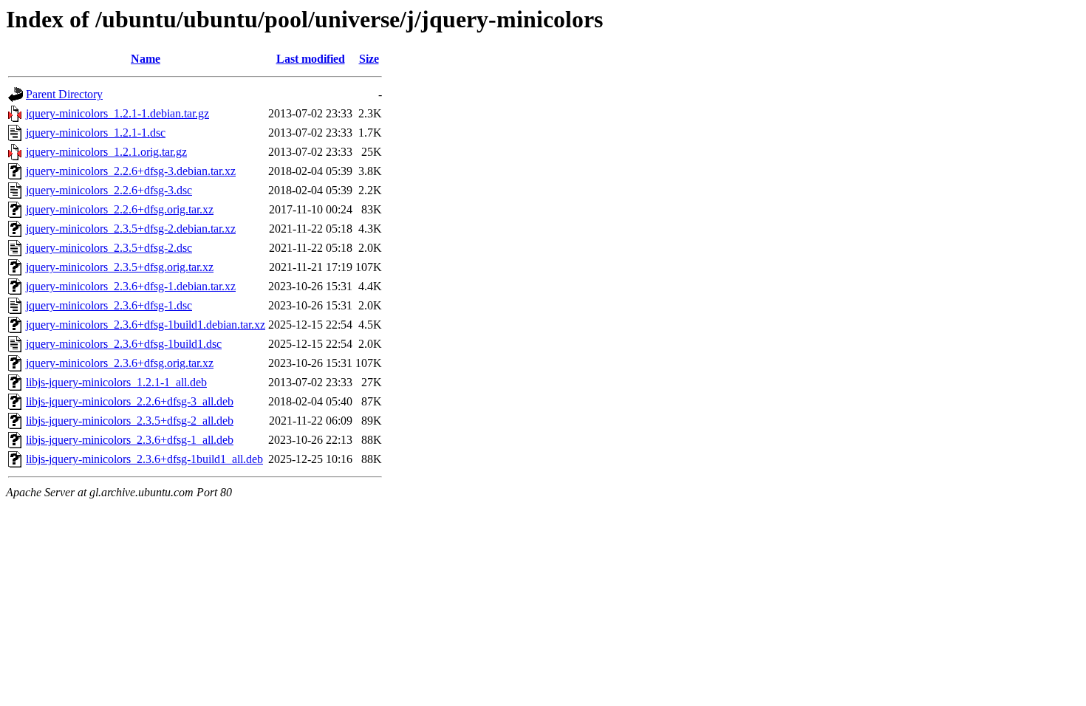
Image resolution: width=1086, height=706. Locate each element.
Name (145, 58)
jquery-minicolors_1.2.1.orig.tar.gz (106, 151)
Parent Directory (64, 94)
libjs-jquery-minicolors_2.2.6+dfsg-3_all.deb (129, 401)
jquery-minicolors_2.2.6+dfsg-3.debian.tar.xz (131, 171)
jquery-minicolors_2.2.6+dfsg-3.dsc (109, 190)
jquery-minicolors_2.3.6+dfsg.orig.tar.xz (120, 363)
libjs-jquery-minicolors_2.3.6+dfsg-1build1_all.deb (144, 459)
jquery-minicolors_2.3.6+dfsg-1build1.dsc (124, 343)
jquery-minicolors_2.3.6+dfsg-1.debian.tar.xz (131, 286)
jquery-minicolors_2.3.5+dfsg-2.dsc (109, 247)
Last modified (310, 58)
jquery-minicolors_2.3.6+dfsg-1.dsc (109, 305)
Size (369, 58)
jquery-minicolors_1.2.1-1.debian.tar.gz (117, 113)
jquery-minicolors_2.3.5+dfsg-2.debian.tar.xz (131, 228)
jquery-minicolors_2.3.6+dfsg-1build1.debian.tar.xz (145, 324)
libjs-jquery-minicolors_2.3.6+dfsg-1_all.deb (129, 439)
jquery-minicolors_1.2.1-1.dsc (95, 132)
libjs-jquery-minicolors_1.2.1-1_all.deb (116, 382)
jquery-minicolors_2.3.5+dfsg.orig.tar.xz (120, 267)
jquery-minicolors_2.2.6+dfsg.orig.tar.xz (120, 209)
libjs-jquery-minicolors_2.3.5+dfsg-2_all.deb (129, 420)
